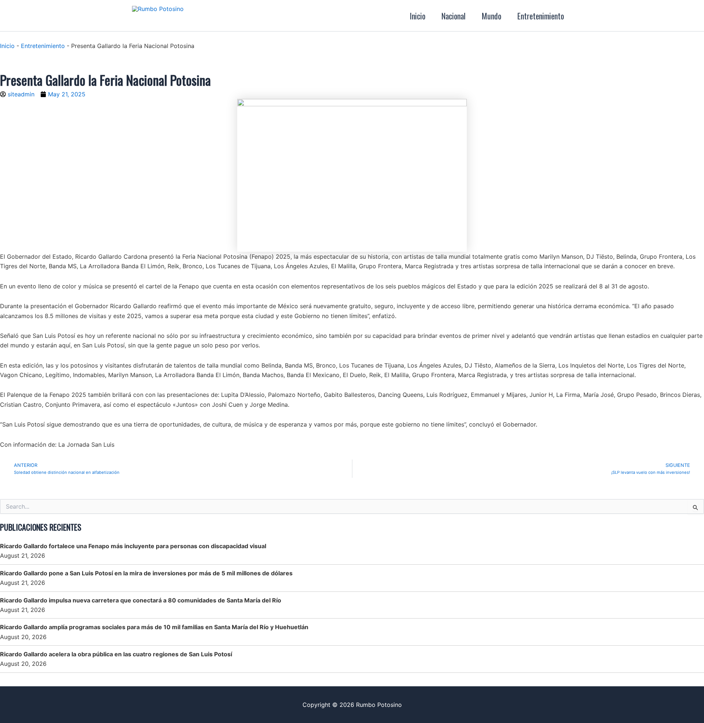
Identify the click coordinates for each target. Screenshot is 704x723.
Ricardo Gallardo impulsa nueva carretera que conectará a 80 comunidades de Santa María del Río (140, 600)
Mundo (491, 16)
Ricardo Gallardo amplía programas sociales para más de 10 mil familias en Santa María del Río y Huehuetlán (154, 627)
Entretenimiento (540, 16)
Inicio (417, 16)
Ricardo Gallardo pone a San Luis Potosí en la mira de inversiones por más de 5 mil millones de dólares (146, 573)
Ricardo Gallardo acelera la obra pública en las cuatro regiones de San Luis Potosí (116, 654)
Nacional (453, 16)
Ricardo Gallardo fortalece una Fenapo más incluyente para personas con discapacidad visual (133, 546)
